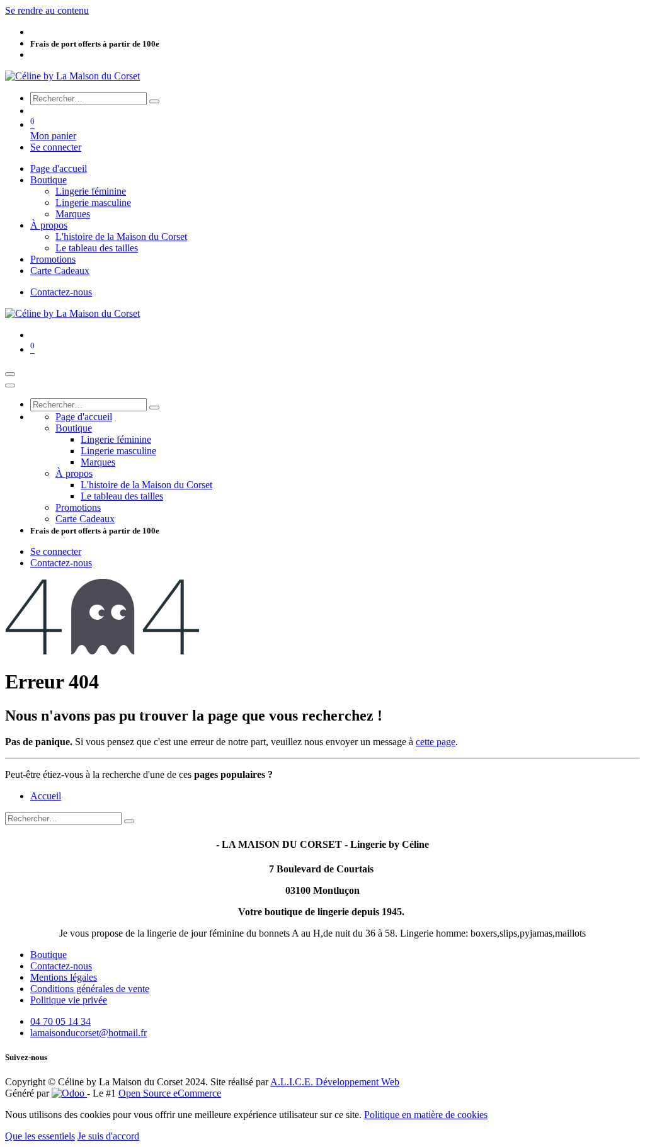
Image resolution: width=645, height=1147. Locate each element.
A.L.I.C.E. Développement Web (334, 1081)
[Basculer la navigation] (10, 374)
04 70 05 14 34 (60, 1021)
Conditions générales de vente (89, 988)
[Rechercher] (154, 101)
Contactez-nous (61, 292)
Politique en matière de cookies (426, 1114)
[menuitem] (58, 168)
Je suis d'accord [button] (108, 1136)
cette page (435, 741)
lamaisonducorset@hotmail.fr (88, 1032)
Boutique (48, 954)
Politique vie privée (68, 1000)
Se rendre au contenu (47, 10)
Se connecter (55, 147)
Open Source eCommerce (169, 1093)
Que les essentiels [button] (40, 1136)
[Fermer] (10, 385)
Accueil (45, 795)
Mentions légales (63, 977)
